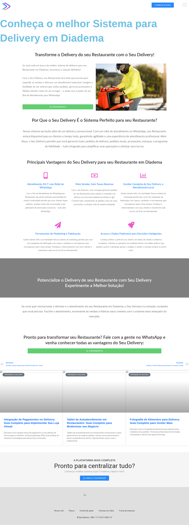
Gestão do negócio (82, 5)
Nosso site (59, 511)
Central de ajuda (86, 511)
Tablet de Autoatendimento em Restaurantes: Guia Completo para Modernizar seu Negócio (89, 423)
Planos (72, 511)
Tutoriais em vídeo (106, 511)
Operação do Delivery (60, 5)
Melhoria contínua (102, 5)
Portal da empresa (127, 511)
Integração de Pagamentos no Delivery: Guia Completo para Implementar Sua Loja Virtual (31, 423)
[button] (185, 5)
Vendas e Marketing (123, 5)
